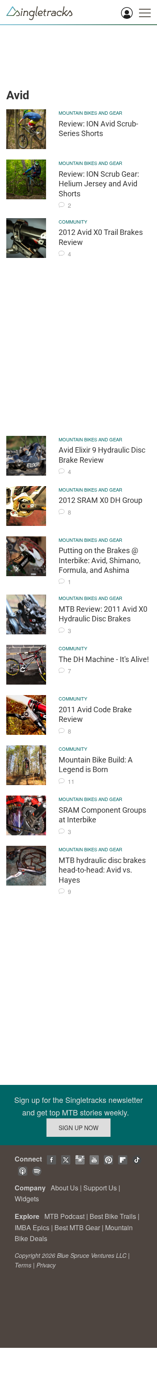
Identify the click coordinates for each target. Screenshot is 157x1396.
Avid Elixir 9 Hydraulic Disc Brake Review (102, 455)
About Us (64, 1188)
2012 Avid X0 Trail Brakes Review (101, 237)
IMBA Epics (32, 1227)
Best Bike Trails (113, 1216)
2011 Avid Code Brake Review (95, 714)
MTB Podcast (64, 1216)
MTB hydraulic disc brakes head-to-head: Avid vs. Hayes (102, 870)
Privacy (46, 1265)
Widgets (27, 1198)
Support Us (100, 1188)
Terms (23, 1265)
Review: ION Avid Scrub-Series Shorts (98, 128)
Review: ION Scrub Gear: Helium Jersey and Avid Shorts (99, 184)
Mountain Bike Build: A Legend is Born (96, 764)
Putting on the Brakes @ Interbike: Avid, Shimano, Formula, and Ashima (100, 560)
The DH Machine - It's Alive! (104, 659)
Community (73, 221)
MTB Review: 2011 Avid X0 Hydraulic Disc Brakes (103, 614)
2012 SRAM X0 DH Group (100, 500)
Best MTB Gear (77, 1227)
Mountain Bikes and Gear (90, 112)
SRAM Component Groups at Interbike (102, 815)
